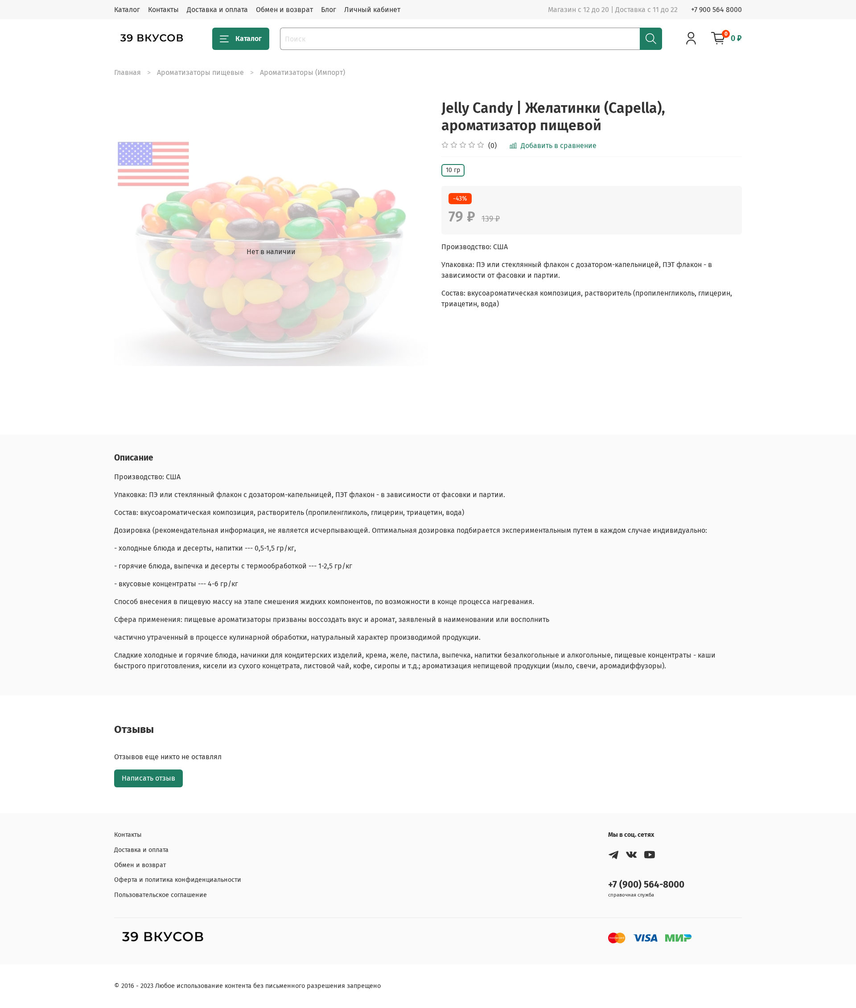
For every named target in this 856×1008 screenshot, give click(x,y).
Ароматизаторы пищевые (200, 72)
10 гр (453, 170)
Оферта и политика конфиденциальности (177, 880)
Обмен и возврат (284, 9)
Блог (328, 9)
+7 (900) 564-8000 (646, 884)
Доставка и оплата (217, 9)
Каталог (127, 9)
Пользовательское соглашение (160, 895)
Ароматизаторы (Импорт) (302, 72)
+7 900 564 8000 (716, 9)
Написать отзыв (148, 778)
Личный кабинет (372, 9)
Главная (127, 72)
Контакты (163, 9)
